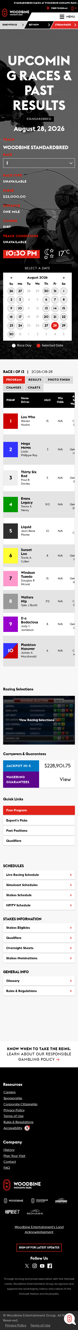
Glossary (12, 981)
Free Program (16, 810)
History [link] (9, 1150)
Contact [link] (10, 1161)
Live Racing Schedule (22, 875)
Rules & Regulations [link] (18, 1122)
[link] (15, 13)
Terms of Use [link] (14, 1116)
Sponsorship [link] (13, 1098)
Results (34, 379)
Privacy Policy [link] (14, 1110)
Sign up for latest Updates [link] (39, 1247)
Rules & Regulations (21, 991)
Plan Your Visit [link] (14, 1156)
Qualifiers (13, 840)
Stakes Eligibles (18, 927)
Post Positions (16, 832)
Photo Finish (59, 379)
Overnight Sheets (19, 948)
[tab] (14, 380)
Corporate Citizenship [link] (20, 1104)
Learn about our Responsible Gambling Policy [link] (39, 1054)
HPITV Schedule (18, 907)
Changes (13, 387)
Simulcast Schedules (22, 885)
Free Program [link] (59, 8)
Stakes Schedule (19, 895)
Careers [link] (10, 1092)
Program (14, 379)
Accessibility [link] (13, 1128)
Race (7, 154)
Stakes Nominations (21, 958)
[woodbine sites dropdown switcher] (74, 8)
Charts (34, 387)
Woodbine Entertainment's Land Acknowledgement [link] (39, 1229)
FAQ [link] (7, 1167)
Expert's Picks (16, 820)
